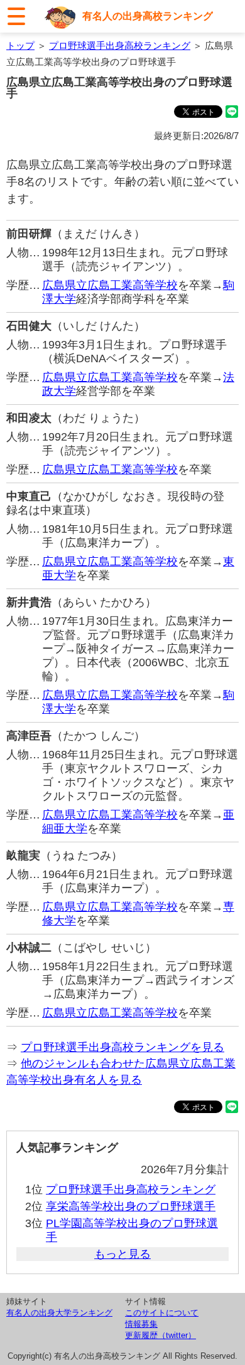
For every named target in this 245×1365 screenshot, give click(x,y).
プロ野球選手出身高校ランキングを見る (122, 1047)
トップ (20, 45)
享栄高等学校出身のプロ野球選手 (130, 1206)
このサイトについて (162, 1312)
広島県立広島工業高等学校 (110, 285)
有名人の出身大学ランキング (59, 1312)
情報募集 (141, 1324)
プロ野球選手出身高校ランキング (119, 45)
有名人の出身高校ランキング (147, 15)
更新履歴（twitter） (160, 1335)
